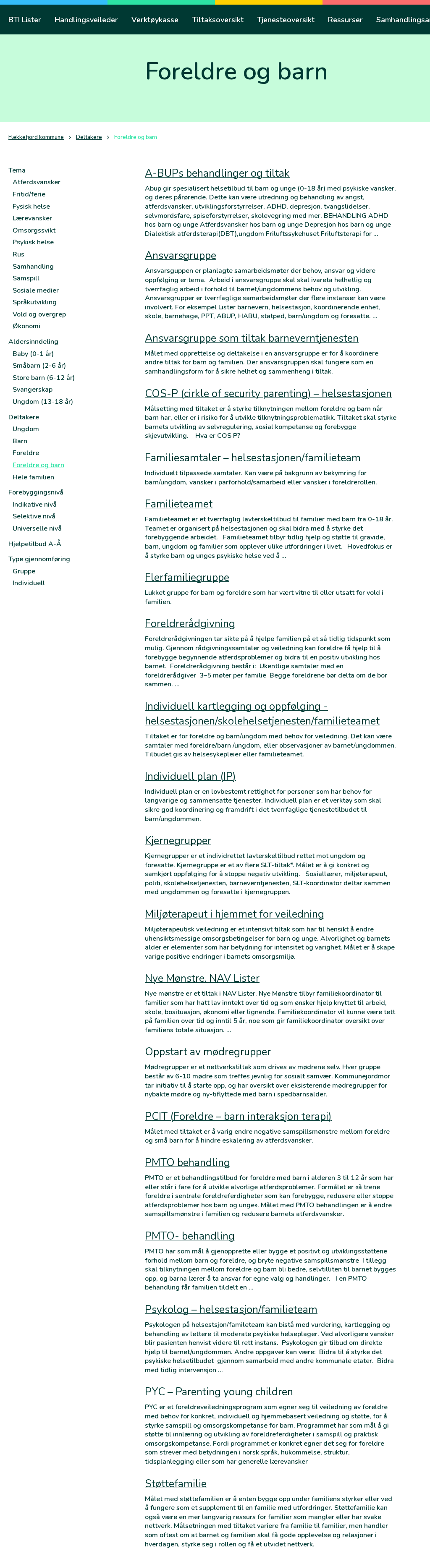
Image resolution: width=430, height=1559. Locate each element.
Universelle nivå (37, 528)
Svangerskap (32, 389)
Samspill (26, 278)
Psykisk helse (33, 242)
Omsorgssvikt (34, 230)
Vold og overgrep (39, 314)
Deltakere (89, 137)
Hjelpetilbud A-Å (34, 544)
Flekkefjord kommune (36, 137)
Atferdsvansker (36, 182)
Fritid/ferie (29, 194)
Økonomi (26, 326)
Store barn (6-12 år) (44, 377)
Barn (20, 441)
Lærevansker (32, 218)
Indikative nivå (35, 504)
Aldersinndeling (33, 341)
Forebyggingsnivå (35, 492)
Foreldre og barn (38, 465)
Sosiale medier (36, 290)
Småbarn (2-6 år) (39, 365)
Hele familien (33, 477)
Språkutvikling (35, 302)
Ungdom (26, 429)
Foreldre (26, 453)
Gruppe (24, 571)
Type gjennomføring (39, 559)
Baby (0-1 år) (33, 353)
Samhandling (33, 266)
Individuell (29, 583)
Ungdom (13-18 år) (43, 401)
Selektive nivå (34, 516)
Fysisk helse (31, 206)
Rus (18, 254)
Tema (17, 170)
